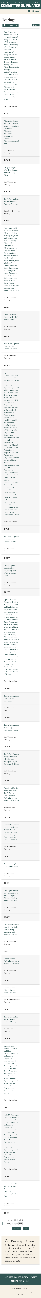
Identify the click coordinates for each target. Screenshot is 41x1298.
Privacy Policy (16, 1289)
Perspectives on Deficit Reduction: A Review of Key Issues (11, 961)
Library (26, 1280)
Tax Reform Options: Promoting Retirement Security (11, 727)
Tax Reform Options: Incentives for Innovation (11, 698)
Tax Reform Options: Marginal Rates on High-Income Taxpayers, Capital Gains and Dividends (11, 759)
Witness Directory (11, 25)
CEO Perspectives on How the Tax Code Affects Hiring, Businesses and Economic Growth (11, 930)
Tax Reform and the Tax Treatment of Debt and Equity (11, 1019)
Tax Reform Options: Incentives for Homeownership (11, 539)
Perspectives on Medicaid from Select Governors (10, 990)
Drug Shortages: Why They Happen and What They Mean (11, 171)
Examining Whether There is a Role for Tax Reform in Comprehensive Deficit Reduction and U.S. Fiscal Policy (11, 794)
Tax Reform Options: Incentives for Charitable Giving (11, 346)
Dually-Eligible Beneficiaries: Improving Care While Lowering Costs (10, 571)
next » (26, 1229)
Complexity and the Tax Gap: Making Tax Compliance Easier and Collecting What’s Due (11, 1190)
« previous (16, 1229)
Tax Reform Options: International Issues (11, 865)
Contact (25, 1289)
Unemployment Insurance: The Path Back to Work (11, 317)
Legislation (23, 1277)
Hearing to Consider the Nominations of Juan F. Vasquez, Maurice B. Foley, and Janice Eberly (11, 896)
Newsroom (33, 1277)
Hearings (13, 1277)
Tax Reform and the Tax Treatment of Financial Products (11, 201)
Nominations (16, 1280)
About (5, 1277)
